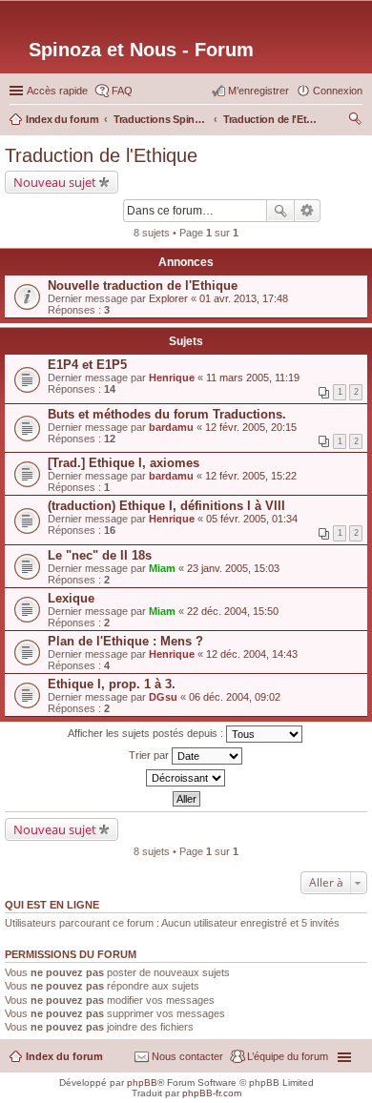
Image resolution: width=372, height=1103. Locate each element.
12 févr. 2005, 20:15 (251, 427)
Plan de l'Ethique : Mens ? (125, 641)
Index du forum (64, 1056)
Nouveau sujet (54, 182)
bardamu (171, 427)
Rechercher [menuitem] (354, 121)
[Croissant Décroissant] (186, 777)
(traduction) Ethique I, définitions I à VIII (166, 506)
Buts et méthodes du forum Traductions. (167, 414)
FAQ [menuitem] (122, 90)
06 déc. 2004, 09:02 (234, 697)
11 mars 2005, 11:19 (253, 377)
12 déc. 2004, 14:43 (252, 654)
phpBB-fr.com (211, 1093)
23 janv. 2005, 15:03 (233, 568)
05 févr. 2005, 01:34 (252, 518)
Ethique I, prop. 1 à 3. (112, 684)
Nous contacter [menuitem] (187, 1056)
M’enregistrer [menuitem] (258, 90)
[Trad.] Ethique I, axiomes (123, 463)
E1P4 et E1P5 (87, 364)
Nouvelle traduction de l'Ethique (143, 285)
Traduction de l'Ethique (101, 155)
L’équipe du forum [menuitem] (287, 1056)
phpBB (142, 1082)
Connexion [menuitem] (337, 90)
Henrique (172, 377)
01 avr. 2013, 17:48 (243, 298)
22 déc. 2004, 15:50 (233, 611)
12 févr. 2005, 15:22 (251, 475)
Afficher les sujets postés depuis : (147, 733)
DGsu (163, 697)
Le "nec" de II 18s (100, 555)
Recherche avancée (307, 210)
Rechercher (280, 210)
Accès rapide (57, 90)
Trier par (150, 755)
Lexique (71, 598)
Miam (162, 568)
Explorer (168, 298)
